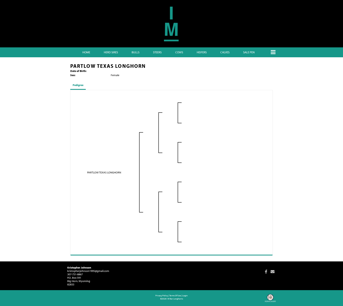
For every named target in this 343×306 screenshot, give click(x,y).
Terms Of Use (175, 295)
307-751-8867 (75, 274)
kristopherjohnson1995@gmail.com (88, 271)
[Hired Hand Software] (270, 300)
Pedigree (78, 85)
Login (185, 295)
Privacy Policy (161, 295)
